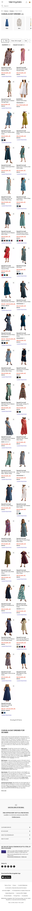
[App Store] (6, 877)
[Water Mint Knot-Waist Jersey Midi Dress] (8, 357)
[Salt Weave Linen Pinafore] (23, 661)
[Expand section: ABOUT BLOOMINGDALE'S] (16, 835)
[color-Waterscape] (4, 275)
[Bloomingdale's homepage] (2, 11)
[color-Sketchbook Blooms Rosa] (11, 241)
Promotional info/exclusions (14, 856)
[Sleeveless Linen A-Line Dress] (8, 661)
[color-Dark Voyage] (2, 713)
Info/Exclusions (16, 817)
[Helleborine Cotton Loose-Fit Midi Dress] (23, 221)
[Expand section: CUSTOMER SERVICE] (16, 827)
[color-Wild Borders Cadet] (9, 241)
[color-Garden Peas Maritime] (7, 241)
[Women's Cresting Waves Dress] (8, 693)
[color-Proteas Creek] (17, 412)
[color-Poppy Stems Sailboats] (20, 273)
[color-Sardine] (17, 241)
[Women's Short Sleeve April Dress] (8, 392)
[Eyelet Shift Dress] (23, 89)
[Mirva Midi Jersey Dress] (23, 290)
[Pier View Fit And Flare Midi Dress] (23, 528)
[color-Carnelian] (2, 275)
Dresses (12, 11)
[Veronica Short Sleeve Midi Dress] (8, 221)
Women (6, 11)
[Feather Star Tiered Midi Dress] (23, 426)
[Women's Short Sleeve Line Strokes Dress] (8, 627)
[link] (8, 71)
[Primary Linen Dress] (8, 493)
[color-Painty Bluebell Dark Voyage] (17, 273)
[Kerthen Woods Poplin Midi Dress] (23, 560)
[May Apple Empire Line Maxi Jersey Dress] (8, 460)
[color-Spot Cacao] (4, 140)
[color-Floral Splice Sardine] (2, 241)
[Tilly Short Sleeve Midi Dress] (8, 120)
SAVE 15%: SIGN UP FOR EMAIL (16, 807)
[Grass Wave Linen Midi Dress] (23, 120)
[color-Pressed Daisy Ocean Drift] (2, 140)
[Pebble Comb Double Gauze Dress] (8, 255)
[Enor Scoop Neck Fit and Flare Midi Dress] (23, 627)
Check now (24, 856)
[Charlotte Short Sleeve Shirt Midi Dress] (8, 426)
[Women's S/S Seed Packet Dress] (23, 57)
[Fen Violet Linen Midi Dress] (8, 560)
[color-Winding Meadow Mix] (22, 273)
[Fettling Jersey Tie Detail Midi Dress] (8, 186)
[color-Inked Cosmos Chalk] (20, 206)
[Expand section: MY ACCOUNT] (16, 831)
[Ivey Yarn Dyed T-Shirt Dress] (23, 460)
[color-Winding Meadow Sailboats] (17, 206)
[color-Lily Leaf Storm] (20, 412)
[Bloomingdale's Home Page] (15, 2)
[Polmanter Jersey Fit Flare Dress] (23, 392)
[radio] (2, 140)
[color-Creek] (7, 275)
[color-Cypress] (20, 377)
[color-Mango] (7, 343)
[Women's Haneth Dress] (8, 323)
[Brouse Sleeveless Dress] (23, 593)
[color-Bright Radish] (20, 241)
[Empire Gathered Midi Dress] (8, 155)
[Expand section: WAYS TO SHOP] (16, 839)
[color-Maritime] (17, 377)
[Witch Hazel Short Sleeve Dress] (8, 57)
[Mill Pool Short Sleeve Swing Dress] (8, 89)
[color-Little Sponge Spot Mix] (22, 647)
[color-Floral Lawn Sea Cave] (20, 647)
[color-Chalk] (17, 513)
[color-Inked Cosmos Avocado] (17, 647)
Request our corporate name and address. (16, 899)
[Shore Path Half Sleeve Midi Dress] (23, 493)
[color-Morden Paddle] (2, 343)
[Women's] (23, 255)
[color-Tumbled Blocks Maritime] (4, 308)
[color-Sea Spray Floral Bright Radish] (24, 647)
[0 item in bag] (30, 2)
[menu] (2, 2)
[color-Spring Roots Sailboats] (4, 713)
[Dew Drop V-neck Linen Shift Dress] (23, 155)
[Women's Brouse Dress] (8, 290)
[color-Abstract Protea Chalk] (4, 241)
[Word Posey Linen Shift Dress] (23, 323)
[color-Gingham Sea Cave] (2, 308)
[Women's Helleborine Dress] (8, 593)
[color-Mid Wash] (4, 343)
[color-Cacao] (22, 241)
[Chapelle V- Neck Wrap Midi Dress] (23, 186)
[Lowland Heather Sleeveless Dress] (8, 528)
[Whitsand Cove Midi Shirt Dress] (23, 357)
